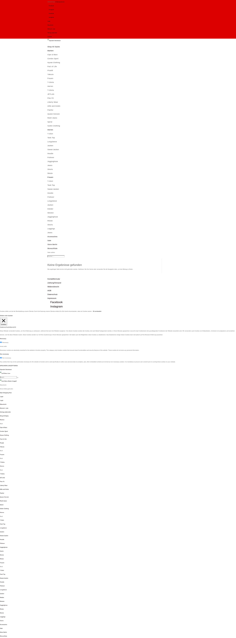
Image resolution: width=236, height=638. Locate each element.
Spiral (49, 122)
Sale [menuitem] (1, 628)
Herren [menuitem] (2, 466)
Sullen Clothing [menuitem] (4, 508)
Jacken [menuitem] (2, 531)
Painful (50, 110)
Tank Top (51, 138)
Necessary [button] (3, 338)
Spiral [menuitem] (1, 504)
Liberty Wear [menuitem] (3, 485)
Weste (50, 173)
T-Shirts (50, 82)
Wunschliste (52, 248)
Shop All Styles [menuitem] (4, 416)
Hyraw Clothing (53, 62)
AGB (49, 290)
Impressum (51, 298)
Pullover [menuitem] (2, 543)
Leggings (51, 229)
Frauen (50, 78)
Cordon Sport (52, 59)
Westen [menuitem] (2, 601)
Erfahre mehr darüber (6, 315)
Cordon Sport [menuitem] (4, 431)
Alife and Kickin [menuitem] (4, 489)
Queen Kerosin (53, 114)
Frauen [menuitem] (2, 454)
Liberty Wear (52, 102)
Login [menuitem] (1, 400)
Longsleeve (52, 142)
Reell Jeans (52, 118)
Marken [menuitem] (2, 419)
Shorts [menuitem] (2, 555)
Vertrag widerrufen (52, 32)
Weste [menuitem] (2, 559)
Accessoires (52, 237)
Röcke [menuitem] (2, 609)
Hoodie (50, 153)
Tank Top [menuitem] (2, 524)
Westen (50, 213)
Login (48, 21)
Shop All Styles (53, 47)
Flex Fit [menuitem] (2, 481)
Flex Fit (50, 98)
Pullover (50, 157)
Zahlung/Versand (54, 283)
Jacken (50, 146)
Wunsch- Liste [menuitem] (4, 408)
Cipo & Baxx (52, 55)
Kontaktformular (53, 279)
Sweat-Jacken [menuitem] (4, 535)
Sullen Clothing (53, 126)
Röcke (50, 221)
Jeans (49, 165)
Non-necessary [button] (4, 354)
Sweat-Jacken (53, 149)
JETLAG (50, 94)
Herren (50, 86)
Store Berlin (52, 244)
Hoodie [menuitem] (2, 539)
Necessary (5, 342)
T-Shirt (50, 134)
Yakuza (50, 74)
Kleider (50, 209)
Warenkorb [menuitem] (3, 404)
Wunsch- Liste (51, 29)
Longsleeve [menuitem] (3, 528)
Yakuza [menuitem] (2, 447)
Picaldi (50, 70)
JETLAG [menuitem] (2, 477)
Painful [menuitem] (2, 493)
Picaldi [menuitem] (2, 443)
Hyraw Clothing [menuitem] (4, 435)
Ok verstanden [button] (97, 311)
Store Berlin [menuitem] (3, 632)
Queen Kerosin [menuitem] (4, 497)
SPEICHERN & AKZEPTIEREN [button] (9, 365)
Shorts (50, 169)
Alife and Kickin (53, 106)
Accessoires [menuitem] (3, 624)
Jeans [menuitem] (2, 551)
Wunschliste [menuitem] (3, 636)
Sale (49, 240)
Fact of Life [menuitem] (3, 439)
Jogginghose (52, 161)
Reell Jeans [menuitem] (3, 501)
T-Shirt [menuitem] (2, 520)
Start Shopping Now (6, 392)
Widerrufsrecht (53, 287)
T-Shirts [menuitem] (2, 462)
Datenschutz (52, 294)
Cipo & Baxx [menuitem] (3, 427)
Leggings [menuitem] (2, 616)
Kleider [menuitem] (2, 597)
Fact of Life (52, 66)
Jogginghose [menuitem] (3, 547)
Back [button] (1, 423)
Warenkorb (50, 25)
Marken (50, 51)
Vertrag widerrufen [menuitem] (5, 412)
